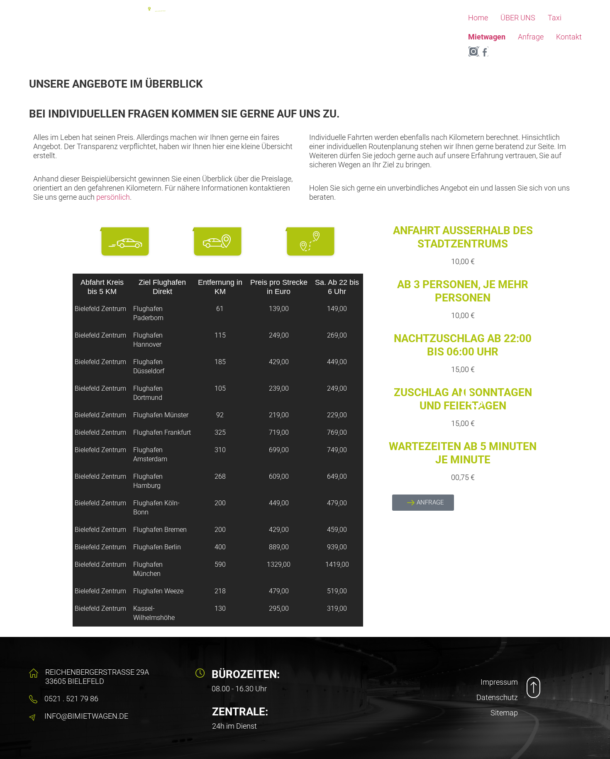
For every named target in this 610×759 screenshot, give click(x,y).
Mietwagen (486, 36)
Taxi (554, 17)
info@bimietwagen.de (86, 716)
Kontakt (569, 36)
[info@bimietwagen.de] (33, 716)
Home (478, 17)
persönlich (113, 197)
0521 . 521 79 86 (71, 698)
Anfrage (531, 36)
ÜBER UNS (517, 17)
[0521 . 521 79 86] (33, 699)
